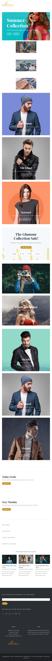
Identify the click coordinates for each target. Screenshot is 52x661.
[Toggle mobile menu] (49, 2)
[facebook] (3, 614)
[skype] (19, 614)
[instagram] (9, 614)
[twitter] (6, 614)
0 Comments (13, 569)
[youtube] (16, 614)
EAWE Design (39, 656)
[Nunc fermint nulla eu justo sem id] (42, 559)
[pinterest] (13, 614)
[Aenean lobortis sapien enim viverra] (9, 559)
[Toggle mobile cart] (46, 2)
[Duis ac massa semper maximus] (26, 559)
